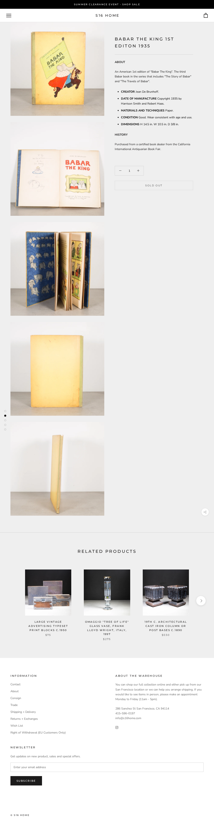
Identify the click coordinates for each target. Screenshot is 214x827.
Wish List (16, 726)
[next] (201, 600)
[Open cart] (206, 15)
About (14, 691)
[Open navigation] (8, 15)
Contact (15, 684)
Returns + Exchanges (24, 719)
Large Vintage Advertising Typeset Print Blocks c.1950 (48, 626)
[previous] (13, 600)
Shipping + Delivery (23, 712)
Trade (14, 705)
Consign (15, 698)
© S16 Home (19, 815)
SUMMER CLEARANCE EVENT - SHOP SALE (107, 4)
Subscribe (26, 780)
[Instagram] (116, 727)
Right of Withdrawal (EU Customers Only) (38, 733)
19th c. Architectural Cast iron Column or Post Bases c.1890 (166, 626)
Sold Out (153, 185)
